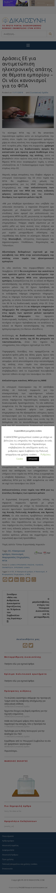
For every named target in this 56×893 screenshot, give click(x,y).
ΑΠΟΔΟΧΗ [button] (32, 459)
